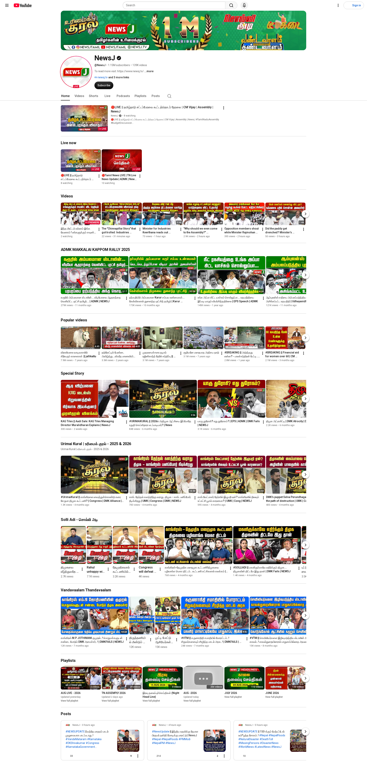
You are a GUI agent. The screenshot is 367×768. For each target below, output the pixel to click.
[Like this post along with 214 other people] (153, 756)
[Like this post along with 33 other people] (67, 756)
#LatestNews (262, 746)
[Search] (231, 5)
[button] (76, 72)
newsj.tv (102, 77)
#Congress (92, 743)
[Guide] (7, 5)
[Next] (305, 214)
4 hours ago (174, 725)
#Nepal (156, 739)
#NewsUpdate (160, 731)
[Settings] (338, 5)
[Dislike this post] (77, 756)
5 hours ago (261, 725)
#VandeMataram (76, 739)
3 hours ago (88, 725)
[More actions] (223, 108)
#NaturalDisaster (248, 739)
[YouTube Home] (22, 5)
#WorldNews (246, 746)
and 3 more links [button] (118, 77)
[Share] (118, 756)
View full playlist (69, 700)
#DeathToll (266, 739)
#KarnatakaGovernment (80, 746)
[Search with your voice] (244, 5)
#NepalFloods (169, 739)
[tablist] (183, 96)
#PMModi (184, 739)
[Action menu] (138, 756)
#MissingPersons (248, 743)
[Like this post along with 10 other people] (240, 756)
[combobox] (175, 5)
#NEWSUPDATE (75, 731)
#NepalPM (158, 743)
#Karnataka (94, 739)
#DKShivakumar (75, 743)
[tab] (65, 96)
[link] (102, 741)
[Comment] (303, 756)
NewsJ (114, 115)
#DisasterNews (269, 743)
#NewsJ (170, 743)
